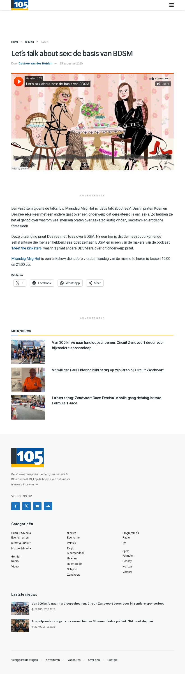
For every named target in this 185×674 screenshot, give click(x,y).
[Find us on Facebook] (15, 506)
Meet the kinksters (27, 248)
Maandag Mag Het (25, 258)
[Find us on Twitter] (26, 506)
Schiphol (72, 569)
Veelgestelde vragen (24, 660)
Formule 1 (129, 555)
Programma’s (131, 533)
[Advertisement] (92, 184)
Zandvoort (73, 574)
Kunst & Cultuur (20, 543)
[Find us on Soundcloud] (48, 506)
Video (14, 566)
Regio (70, 548)
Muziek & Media (21, 548)
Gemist (29, 42)
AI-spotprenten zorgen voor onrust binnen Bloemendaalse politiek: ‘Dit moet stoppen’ (92, 621)
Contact (112, 660)
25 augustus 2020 (71, 63)
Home (14, 42)
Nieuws (71, 533)
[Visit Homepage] (19, 5)
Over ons (94, 660)
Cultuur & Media (21, 533)
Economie (73, 537)
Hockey (127, 561)
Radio (44, 42)
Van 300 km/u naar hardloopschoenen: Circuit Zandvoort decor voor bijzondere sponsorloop (98, 603)
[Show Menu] (171, 5)
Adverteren (53, 660)
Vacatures (74, 660)
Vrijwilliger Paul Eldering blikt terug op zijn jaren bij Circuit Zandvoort (108, 370)
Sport (126, 551)
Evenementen (20, 537)
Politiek (71, 543)
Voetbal (127, 572)
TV (124, 543)
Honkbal (127, 566)
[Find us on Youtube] (37, 506)
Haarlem (72, 558)
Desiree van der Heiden (35, 63)
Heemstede (74, 563)
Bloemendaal (75, 553)
